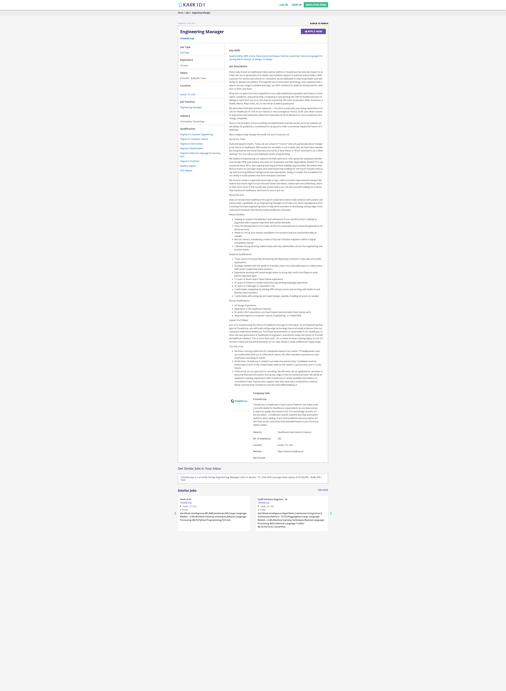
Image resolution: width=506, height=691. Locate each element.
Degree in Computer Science (194, 139)
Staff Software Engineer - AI (195, 499)
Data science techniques (268, 56)
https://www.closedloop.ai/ (291, 451)
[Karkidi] (192, 5)
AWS (246, 56)
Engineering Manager (201, 12)
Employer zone (316, 4)
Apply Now (314, 31)
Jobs (187, 12)
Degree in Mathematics (191, 148)
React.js (247, 59)
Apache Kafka (236, 56)
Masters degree (188, 165)
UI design (256, 59)
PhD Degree (186, 170)
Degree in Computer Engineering (196, 134)
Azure (252, 56)
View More (323, 490)
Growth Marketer (267, 499)
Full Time (184, 52)
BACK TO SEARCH (320, 23)
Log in (283, 4)
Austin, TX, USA (187, 94)
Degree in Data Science (191, 143)
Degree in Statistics (189, 161)
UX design (267, 59)
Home (180, 12)
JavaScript (294, 56)
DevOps (285, 56)
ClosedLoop (187, 38)
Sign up (297, 4)
